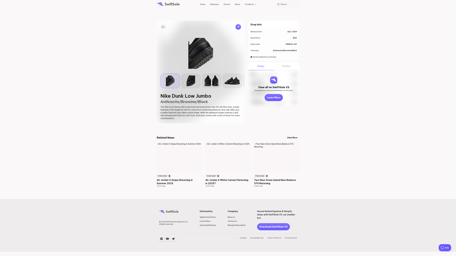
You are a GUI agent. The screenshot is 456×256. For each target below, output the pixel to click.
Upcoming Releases (208, 225)
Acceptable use (257, 238)
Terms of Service (274, 238)
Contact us (232, 221)
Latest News (205, 221)
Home (202, 4)
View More (292, 137)
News (237, 4)
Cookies (243, 238)
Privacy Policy (291, 238)
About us (231, 217)
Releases (214, 4)
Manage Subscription (237, 225)
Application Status (208, 217)
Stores (227, 4)
